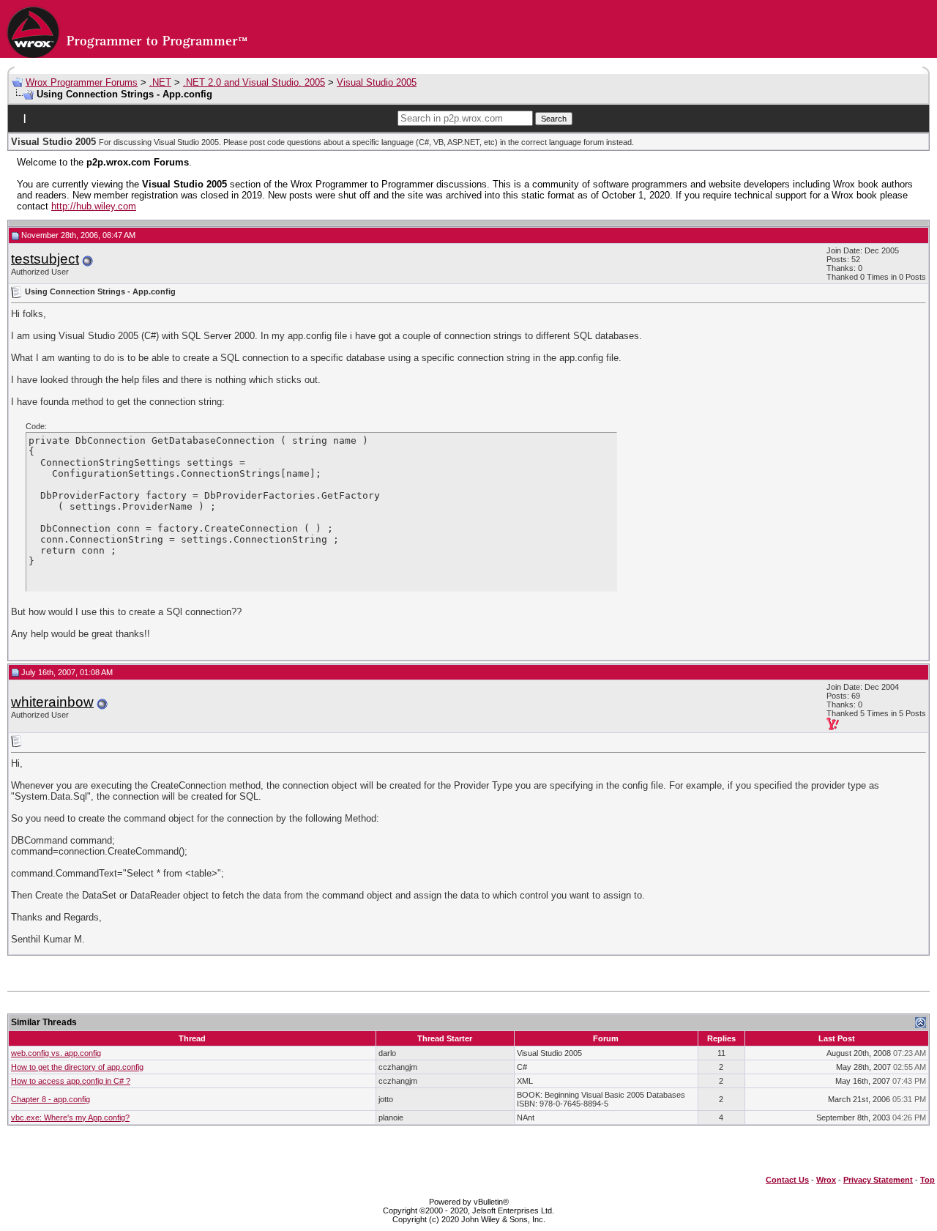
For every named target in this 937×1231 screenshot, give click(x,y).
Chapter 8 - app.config (50, 1099)
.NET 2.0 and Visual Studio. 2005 (254, 82)
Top (927, 1179)
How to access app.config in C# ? (70, 1080)
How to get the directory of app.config (77, 1067)
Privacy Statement (878, 1179)
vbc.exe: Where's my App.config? (70, 1117)
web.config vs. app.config (56, 1053)
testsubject (45, 259)
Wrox (826, 1179)
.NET (160, 82)
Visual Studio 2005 (377, 82)
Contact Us (787, 1179)
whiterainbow (52, 702)
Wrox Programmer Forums (82, 82)
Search (554, 118)
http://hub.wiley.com (93, 206)
